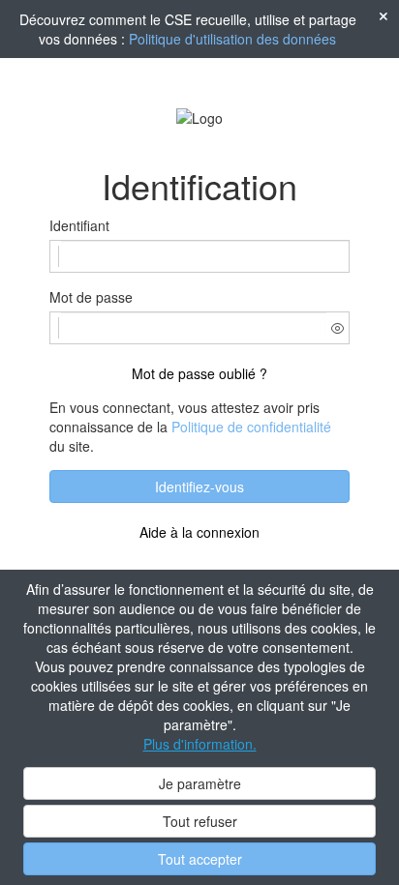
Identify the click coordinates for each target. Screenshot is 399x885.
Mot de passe (91, 297)
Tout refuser (200, 821)
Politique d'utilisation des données (232, 38)
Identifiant (79, 225)
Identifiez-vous (199, 486)
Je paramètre (200, 783)
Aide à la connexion (199, 532)
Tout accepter (200, 859)
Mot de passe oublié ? (199, 373)
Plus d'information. (200, 743)
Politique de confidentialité (251, 426)
